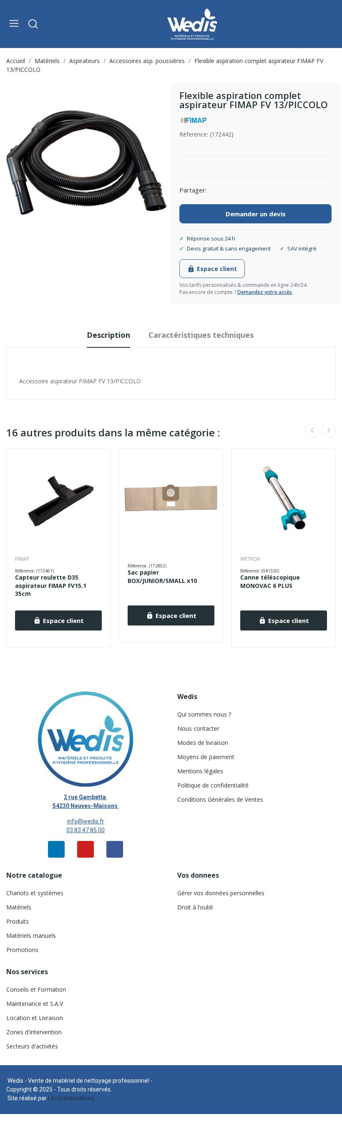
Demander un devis (256, 214)
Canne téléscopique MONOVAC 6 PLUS (270, 581)
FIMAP (22, 559)
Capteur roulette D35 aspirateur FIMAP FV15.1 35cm (50, 585)
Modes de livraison (202, 743)
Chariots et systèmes (34, 893)
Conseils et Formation (36, 989)
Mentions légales (200, 771)
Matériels (18, 907)
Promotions (22, 950)
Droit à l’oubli (195, 907)
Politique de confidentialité (213, 785)
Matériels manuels (31, 935)
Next (329, 430)
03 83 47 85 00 (85, 830)
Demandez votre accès (264, 292)
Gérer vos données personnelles (220, 893)
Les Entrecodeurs (71, 1098)
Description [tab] (108, 335)
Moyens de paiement (205, 757)
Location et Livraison (34, 1018)
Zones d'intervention (34, 1032)
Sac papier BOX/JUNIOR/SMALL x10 (162, 576)
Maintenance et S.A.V (34, 1004)
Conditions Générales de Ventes (220, 799)
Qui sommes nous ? (204, 714)
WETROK (250, 559)
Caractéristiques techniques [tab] (201, 335)
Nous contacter (198, 728)
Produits (17, 921)
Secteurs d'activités (32, 1046)
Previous (312, 430)
